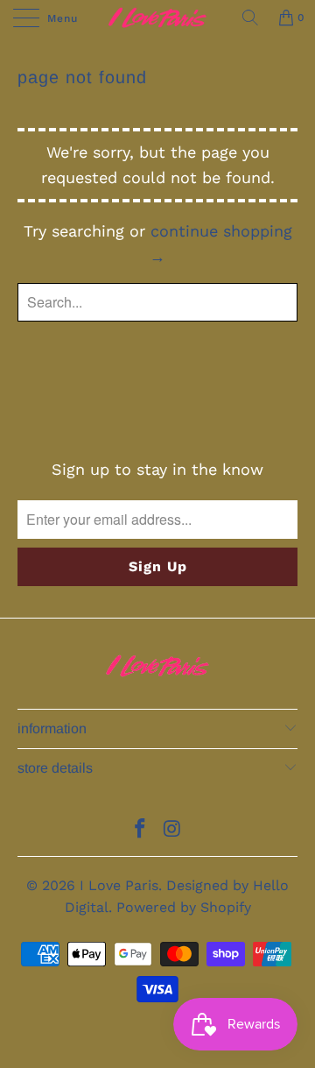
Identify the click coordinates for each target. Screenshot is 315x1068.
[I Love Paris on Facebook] (141, 830)
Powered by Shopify (183, 907)
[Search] (250, 17)
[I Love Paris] (157, 17)
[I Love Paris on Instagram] (173, 830)
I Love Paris (119, 885)
